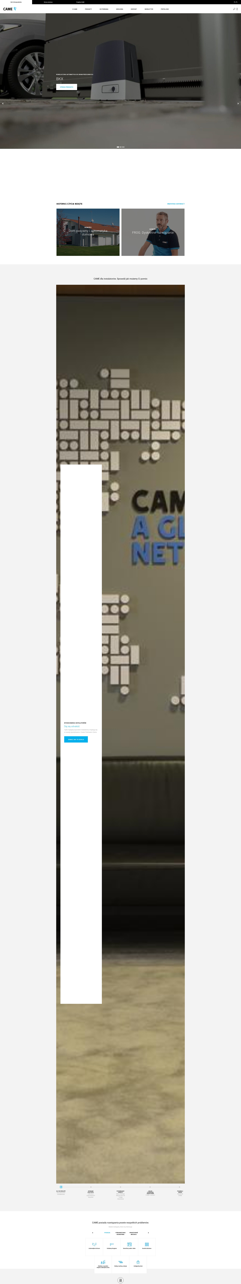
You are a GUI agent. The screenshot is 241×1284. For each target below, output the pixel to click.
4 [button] (123, 147)
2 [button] (120, 147)
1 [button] (117, 147)
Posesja (107, 1232)
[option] (120, 81)
